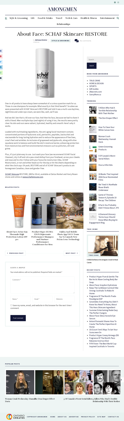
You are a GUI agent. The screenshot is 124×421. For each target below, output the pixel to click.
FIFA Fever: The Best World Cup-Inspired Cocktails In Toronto (103, 345)
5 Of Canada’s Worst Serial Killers (106, 157)
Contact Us (113, 417)
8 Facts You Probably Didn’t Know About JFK (108, 206)
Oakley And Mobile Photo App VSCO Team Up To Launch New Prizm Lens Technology (68, 236)
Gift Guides (94, 89)
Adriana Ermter (41, 40)
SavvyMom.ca (95, 94)
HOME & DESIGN (96, 83)
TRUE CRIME (94, 80)
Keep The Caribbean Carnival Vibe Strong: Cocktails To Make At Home (103, 291)
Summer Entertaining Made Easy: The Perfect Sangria (103, 311)
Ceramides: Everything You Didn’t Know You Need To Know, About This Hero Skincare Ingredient (103, 304)
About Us (62, 417)
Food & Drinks (45, 18)
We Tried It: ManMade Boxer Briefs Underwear (107, 187)
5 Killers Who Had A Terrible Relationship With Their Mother (107, 110)
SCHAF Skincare (12, 174)
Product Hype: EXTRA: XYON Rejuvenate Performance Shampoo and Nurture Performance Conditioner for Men (42, 238)
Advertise (74, 417)
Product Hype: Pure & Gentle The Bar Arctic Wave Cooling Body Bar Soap (103, 279)
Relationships (63, 24)
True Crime (94, 255)
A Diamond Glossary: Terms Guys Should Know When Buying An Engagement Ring (103, 218)
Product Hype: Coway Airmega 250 (104, 335)
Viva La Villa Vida (105, 165)
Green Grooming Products (105, 148)
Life (33, 18)
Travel (59, 18)
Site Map (101, 417)
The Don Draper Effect (108, 118)
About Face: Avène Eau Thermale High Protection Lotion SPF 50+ (16, 236)
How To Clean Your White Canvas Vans (106, 128)
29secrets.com (95, 91)
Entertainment (107, 18)
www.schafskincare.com (33, 177)
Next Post (71, 253)
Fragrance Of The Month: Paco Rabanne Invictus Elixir (102, 339)
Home (52, 417)
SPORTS (93, 86)
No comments (85, 40)
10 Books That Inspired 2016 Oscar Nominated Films (108, 177)
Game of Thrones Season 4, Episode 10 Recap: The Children (107, 197)
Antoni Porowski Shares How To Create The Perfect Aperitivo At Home (102, 324)
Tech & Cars (71, 18)
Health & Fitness (89, 18)
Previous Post (16, 253)
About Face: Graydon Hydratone (103, 285)
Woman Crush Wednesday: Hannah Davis (107, 139)
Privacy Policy (88, 417)
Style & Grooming (19, 18)
